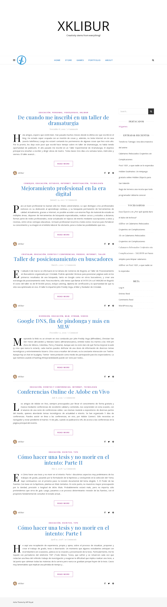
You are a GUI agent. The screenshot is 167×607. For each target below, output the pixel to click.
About (109, 60)
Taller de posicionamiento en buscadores (63, 258)
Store (68, 60)
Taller (102, 254)
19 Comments (70, 539)
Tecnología (96, 183)
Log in (121, 287)
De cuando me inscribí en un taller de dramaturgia (63, 120)
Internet (66, 183)
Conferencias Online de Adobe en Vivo (63, 391)
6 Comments (71, 200)
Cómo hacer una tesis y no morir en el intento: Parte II (63, 459)
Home (57, 60)
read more (63, 164)
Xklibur (84, 112)
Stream (75, 316)
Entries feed (124, 293)
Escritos (67, 452)
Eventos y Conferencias (61, 254)
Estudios (54, 183)
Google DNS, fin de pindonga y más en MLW (63, 323)
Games (80, 60)
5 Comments (70, 265)
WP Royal (29, 602)
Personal (57, 112)
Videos (84, 316)
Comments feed (126, 299)
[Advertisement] (83, 89)
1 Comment (73, 332)
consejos (29, 183)
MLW (67, 316)
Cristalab (27, 254)
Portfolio (94, 60)
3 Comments (72, 129)
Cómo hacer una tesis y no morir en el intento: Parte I (63, 530)
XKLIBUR (84, 25)
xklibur (21, 173)
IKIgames (123, 126)
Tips (76, 452)
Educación (45, 112)
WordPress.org (126, 305)
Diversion (44, 316)
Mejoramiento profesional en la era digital (63, 190)
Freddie (80, 254)
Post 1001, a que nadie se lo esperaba (136, 165)
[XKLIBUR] (21, 60)
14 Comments (70, 468)
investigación (80, 183)
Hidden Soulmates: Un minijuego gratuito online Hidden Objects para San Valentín (135, 177)
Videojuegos (71, 112)
